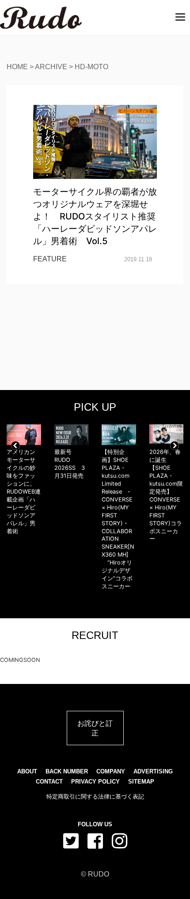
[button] (15, 445)
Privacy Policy (95, 781)
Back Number (67, 771)
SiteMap (141, 781)
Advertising (153, 771)
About (27, 771)
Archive (51, 67)
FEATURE (50, 259)
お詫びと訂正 (95, 728)
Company (110, 771)
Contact (49, 781)
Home (17, 67)
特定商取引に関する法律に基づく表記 (95, 796)
